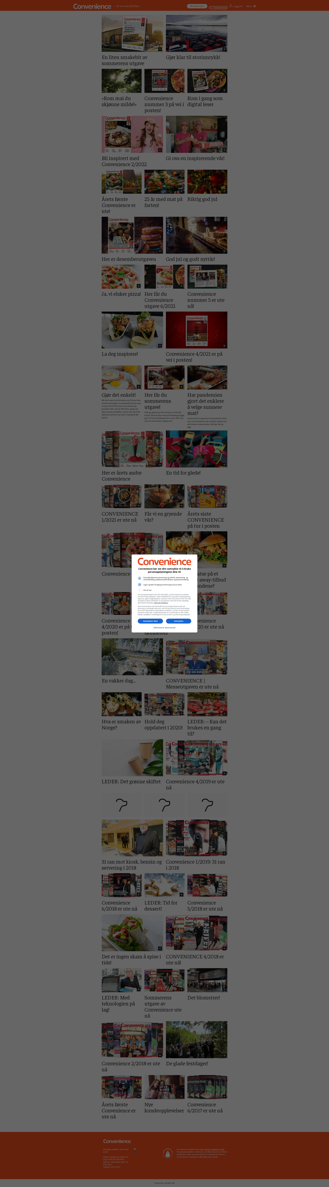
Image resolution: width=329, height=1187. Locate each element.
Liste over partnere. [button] (161, 603)
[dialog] (164, 593)
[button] (164, 590)
